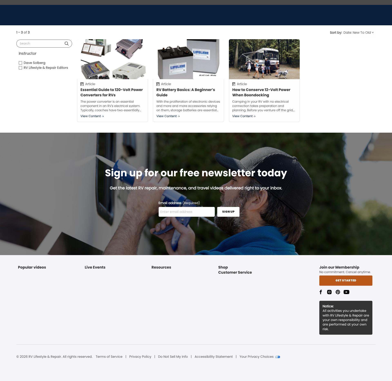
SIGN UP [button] (228, 212)
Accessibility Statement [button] (214, 356)
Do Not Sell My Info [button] (173, 356)
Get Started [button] (345, 280)
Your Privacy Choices (256, 356)
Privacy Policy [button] (140, 356)
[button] (66, 43)
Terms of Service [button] (109, 356)
